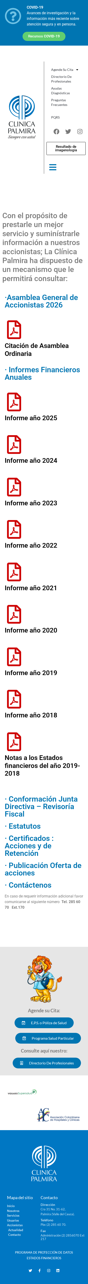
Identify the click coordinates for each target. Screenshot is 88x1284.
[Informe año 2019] (14, 656)
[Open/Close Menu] (53, 167)
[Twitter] (68, 131)
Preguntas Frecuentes (59, 102)
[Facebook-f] (39, 1270)
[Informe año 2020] (14, 614)
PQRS (55, 117)
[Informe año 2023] (14, 487)
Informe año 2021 (31, 588)
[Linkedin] (58, 1270)
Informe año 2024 (31, 460)
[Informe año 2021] (14, 572)
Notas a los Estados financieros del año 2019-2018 (42, 765)
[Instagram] (80, 131)
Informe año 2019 (31, 673)
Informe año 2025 (31, 418)
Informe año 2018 (31, 715)
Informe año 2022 (31, 545)
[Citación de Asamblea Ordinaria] (14, 329)
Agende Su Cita (62, 70)
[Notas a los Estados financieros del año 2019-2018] (14, 741)
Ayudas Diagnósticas (60, 90)
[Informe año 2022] (14, 529)
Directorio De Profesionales (61, 79)
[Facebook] (56, 131)
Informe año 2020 (31, 630)
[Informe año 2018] (14, 699)
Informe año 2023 (31, 503)
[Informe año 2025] (14, 402)
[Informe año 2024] (14, 444)
